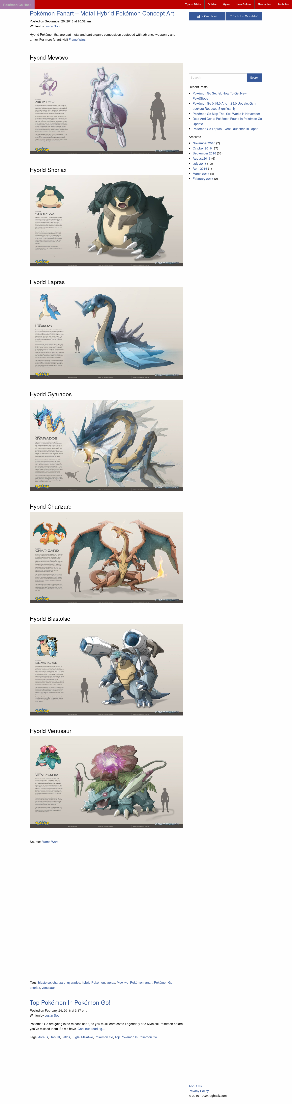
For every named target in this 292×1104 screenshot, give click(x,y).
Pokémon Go (163, 982)
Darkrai (55, 1037)
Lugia (76, 1037)
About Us (195, 1086)
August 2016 (202, 158)
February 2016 (203, 178)
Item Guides (244, 4)
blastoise (44, 982)
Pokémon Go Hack (17, 4)
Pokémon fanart (141, 982)
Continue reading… (91, 1028)
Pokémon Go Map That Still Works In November (226, 113)
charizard (59, 982)
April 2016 (200, 168)
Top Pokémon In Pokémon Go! (70, 1002)
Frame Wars (77, 39)
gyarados (73, 982)
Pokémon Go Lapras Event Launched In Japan (225, 128)
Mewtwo (123, 982)
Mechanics (264, 4)
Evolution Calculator (245, 16)
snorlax (35, 987)
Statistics (283, 4)
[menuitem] (193, 4)
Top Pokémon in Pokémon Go (136, 1037)
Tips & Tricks (193, 4)
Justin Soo (52, 26)
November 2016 (204, 143)
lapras (110, 982)
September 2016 (204, 153)
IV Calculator (208, 16)
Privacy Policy (199, 1091)
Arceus (43, 1037)
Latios (66, 1037)
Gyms (226, 4)
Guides (212, 4)
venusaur (48, 987)
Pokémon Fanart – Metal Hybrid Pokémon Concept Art (102, 13)
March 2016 (201, 173)
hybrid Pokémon (93, 982)
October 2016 (202, 148)
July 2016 (199, 163)
